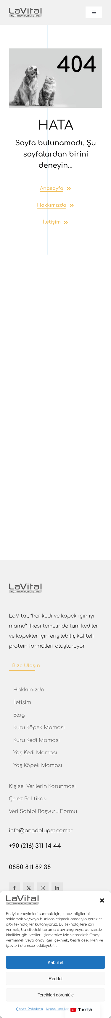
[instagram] (43, 888)
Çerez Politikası (29, 1009)
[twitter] (28, 888)
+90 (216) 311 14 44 (35, 846)
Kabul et (55, 962)
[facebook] (14, 888)
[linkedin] (57, 888)
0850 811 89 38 (30, 867)
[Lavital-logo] (25, 10)
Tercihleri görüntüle (56, 994)
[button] (102, 900)
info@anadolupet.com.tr (41, 830)
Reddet (55, 978)
